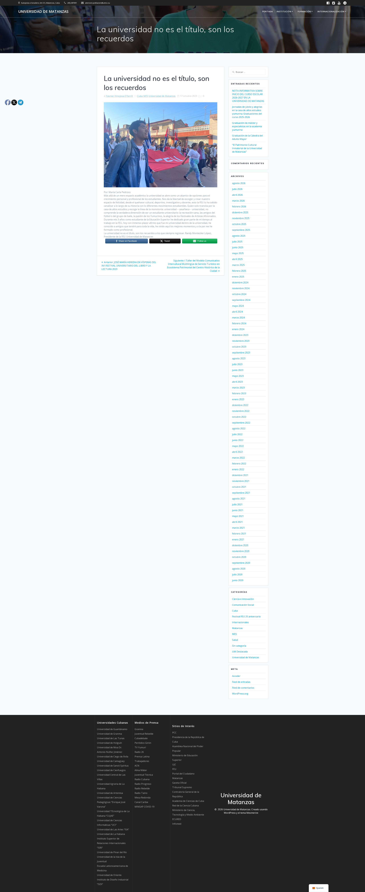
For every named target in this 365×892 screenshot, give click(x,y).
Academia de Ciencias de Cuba (188, 801)
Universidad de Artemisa (110, 793)
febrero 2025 (239, 270)
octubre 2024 (239, 294)
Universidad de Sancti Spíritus (113, 765)
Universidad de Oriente (109, 875)
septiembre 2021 (241, 492)
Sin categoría (239, 645)
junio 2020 (237, 580)
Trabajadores (142, 761)
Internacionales (240, 622)
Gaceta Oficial (179, 782)
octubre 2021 (239, 486)
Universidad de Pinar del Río (112, 852)
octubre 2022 (239, 416)
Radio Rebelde (142, 788)
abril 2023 (237, 381)
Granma (139, 729)
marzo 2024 (238, 317)
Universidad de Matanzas (43, 11)
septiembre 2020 (241, 562)
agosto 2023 (238, 358)
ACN (137, 765)
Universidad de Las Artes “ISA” (113, 829)
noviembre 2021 (240, 481)
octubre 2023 (239, 346)
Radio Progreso (143, 783)
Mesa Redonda (142, 797)
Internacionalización (330, 11)
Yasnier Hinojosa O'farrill (119, 96)
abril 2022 (237, 451)
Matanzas (237, 628)
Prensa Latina (142, 756)
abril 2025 (237, 259)
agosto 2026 (238, 183)
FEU (174, 769)
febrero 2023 (239, 393)
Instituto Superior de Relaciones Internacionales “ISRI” (111, 843)
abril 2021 (237, 521)
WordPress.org (240, 693)
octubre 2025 (239, 224)
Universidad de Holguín (109, 742)
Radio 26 (139, 752)
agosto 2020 (238, 568)
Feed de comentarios (243, 687)
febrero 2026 (239, 206)
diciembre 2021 (240, 475)
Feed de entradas (241, 681)
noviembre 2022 (240, 411)
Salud (235, 639)
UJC (174, 764)
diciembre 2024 (240, 282)
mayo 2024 (238, 305)
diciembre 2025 (240, 212)
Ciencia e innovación (243, 599)
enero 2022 (238, 469)
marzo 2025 (238, 265)
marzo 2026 (238, 200)
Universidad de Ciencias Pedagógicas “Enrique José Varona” (111, 802)
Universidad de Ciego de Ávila (112, 756)
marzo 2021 (238, 527)
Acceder (236, 676)
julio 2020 (237, 574)
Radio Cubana (142, 779)
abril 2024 (237, 311)
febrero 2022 (239, 463)
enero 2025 (238, 276)
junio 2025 (237, 247)
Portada (267, 11)
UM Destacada (240, 651)
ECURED (176, 819)
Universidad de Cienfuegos (111, 770)
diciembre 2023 (240, 335)
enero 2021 (238, 539)
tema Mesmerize (249, 812)
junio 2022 (237, 440)
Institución (284, 11)
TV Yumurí (140, 747)
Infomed (176, 823)
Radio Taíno (141, 793)
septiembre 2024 (241, 300)
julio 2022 (237, 434)
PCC (174, 732)
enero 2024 (238, 329)
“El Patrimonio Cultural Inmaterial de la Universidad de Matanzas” (247, 148)
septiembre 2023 (241, 352)
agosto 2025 (238, 235)
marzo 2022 (238, 457)
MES (145, 96)
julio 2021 (237, 504)
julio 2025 (237, 241)
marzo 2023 (238, 387)
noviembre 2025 (240, 218)
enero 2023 (238, 399)
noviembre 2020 (240, 551)
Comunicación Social (243, 604)
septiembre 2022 (241, 422)
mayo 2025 (238, 253)
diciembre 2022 (240, 405)
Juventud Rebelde (144, 733)
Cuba (140, 96)
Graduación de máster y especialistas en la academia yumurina (247, 126)
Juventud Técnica (144, 774)
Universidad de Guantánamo (112, 729)
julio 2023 (237, 364)
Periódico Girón (143, 742)
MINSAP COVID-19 (144, 806)
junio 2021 (237, 510)
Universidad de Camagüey (111, 761)
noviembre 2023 (240, 340)
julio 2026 (237, 189)
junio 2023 (237, 370)
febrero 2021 (239, 533)
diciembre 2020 (240, 545)
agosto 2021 (238, 498)
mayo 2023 (238, 375)
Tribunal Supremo (182, 787)
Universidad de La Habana (111, 834)
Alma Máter (141, 770)
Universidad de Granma (109, 733)
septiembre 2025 (241, 229)
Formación (304, 11)
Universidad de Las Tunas (110, 738)
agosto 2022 (238, 428)
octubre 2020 (239, 557)
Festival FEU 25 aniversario (246, 616)
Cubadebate (141, 738)
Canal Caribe (141, 802)
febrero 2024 (239, 323)
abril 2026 (237, 194)
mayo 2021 (238, 516)
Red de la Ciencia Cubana (185, 805)
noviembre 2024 (240, 288)
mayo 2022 (238, 446)
